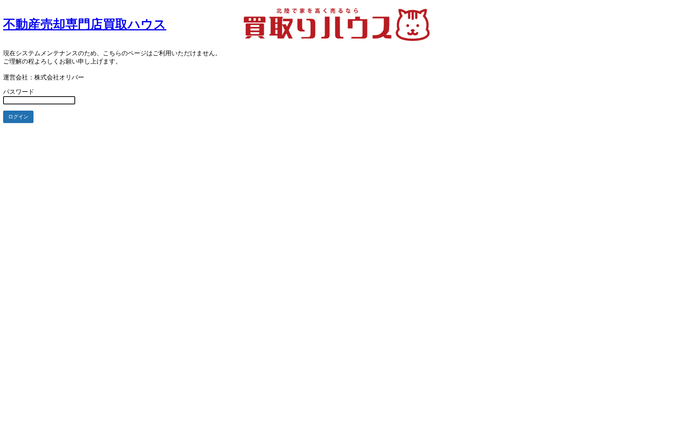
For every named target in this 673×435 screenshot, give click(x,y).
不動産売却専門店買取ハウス (84, 24)
